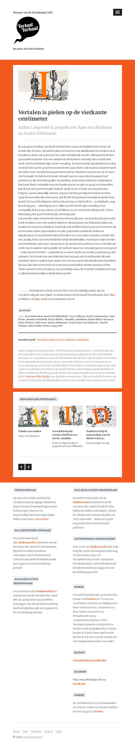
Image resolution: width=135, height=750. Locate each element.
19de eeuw (41, 322)
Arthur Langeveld (52, 325)
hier (112, 294)
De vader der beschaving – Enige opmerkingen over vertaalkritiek (21, 467)
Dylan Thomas (26, 322)
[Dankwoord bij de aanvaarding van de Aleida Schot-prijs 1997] (101, 417)
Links (59, 731)
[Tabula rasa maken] (33, 417)
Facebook (79, 683)
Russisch (108, 319)
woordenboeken (34, 316)
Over (25, 731)
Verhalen (36, 731)
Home (16, 731)
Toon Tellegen (77, 316)
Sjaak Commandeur (97, 316)
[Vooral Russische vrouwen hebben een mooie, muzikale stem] (67, 417)
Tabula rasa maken (29, 431)
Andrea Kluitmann (57, 322)
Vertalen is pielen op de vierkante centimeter (63, 339)
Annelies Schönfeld (36, 319)
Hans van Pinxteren (87, 322)
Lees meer (42, 519)
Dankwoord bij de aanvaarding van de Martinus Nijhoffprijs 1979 (28, 467)
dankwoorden (27, 542)
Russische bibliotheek (56, 316)
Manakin (69, 319)
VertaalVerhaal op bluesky (89, 660)
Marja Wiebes (55, 319)
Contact (48, 731)
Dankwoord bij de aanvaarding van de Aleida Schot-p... (98, 435)
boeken (91, 599)
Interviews (25, 310)
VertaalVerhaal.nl (32, 737)
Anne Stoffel (35, 325)
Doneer (98, 711)
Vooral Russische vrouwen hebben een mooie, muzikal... (64, 435)
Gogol (72, 322)
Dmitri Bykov (95, 319)
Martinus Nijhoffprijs (37, 376)
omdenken (81, 319)
